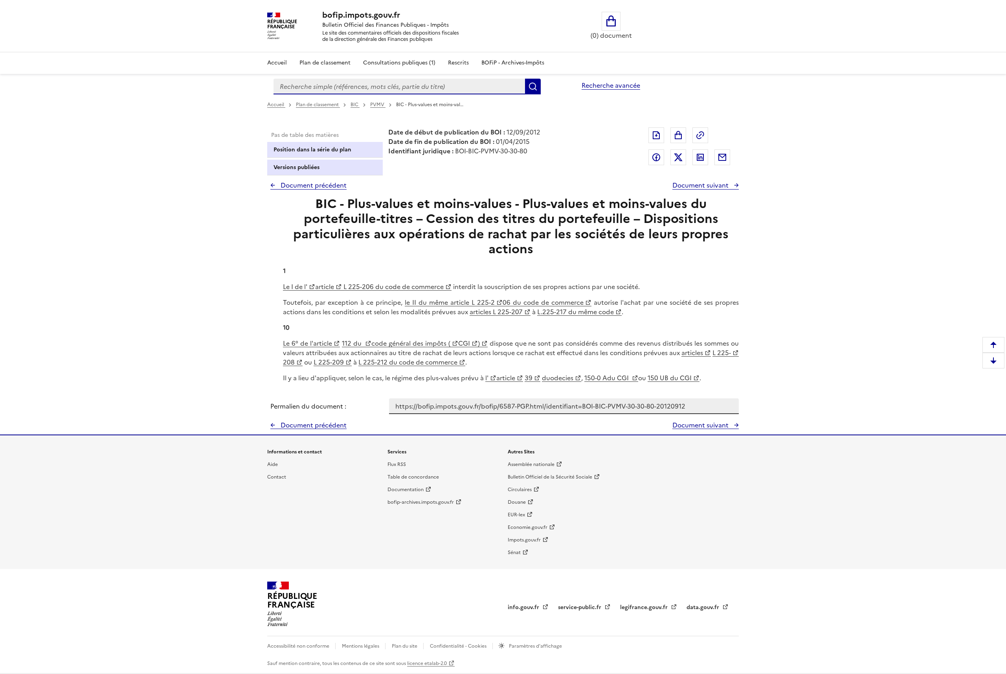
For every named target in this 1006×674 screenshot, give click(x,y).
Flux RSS (396, 464)
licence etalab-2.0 (427, 663)
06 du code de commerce (543, 302)
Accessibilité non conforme (298, 646)
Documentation (405, 489)
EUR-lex (516, 514)
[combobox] (399, 86)
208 (289, 362)
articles (692, 352)
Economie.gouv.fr (527, 527)
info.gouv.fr (524, 607)
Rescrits (458, 63)
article (324, 286)
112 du (352, 343)
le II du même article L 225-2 (450, 302)
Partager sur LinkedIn (700, 157)
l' (486, 378)
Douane (517, 502)
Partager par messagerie (722, 157)
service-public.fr (580, 607)
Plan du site (405, 646)
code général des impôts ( (410, 343)
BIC (355, 104)
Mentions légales (361, 646)
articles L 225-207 (496, 312)
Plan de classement (325, 63)
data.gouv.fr (704, 607)
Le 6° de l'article (307, 343)
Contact (276, 477)
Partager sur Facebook (656, 157)
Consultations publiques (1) (399, 63)
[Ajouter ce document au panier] (678, 135)
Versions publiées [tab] (296, 167)
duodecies (557, 378)
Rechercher (533, 86)
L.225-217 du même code (575, 312)
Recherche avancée (611, 85)
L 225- (721, 352)
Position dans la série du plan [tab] (312, 149)
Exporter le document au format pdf (656, 135)
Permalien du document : (308, 406)
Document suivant (701, 185)
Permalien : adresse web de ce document (700, 135)
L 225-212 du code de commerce (407, 362)
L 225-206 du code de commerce (393, 286)
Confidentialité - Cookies (459, 646)
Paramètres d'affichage (535, 646)
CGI (464, 343)
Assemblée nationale (531, 464)
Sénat (514, 552)
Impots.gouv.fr (524, 539)
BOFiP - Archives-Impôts (512, 63)
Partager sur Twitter (678, 157)
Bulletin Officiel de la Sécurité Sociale (550, 477)
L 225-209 (329, 362)
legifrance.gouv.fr (644, 607)
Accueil (277, 63)
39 (528, 378)
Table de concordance (413, 477)
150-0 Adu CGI (607, 378)
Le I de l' (295, 286)
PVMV (378, 104)
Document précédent (313, 185)
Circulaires (520, 489)
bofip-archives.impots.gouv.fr (420, 502)
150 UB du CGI (670, 378)
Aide (272, 464)
